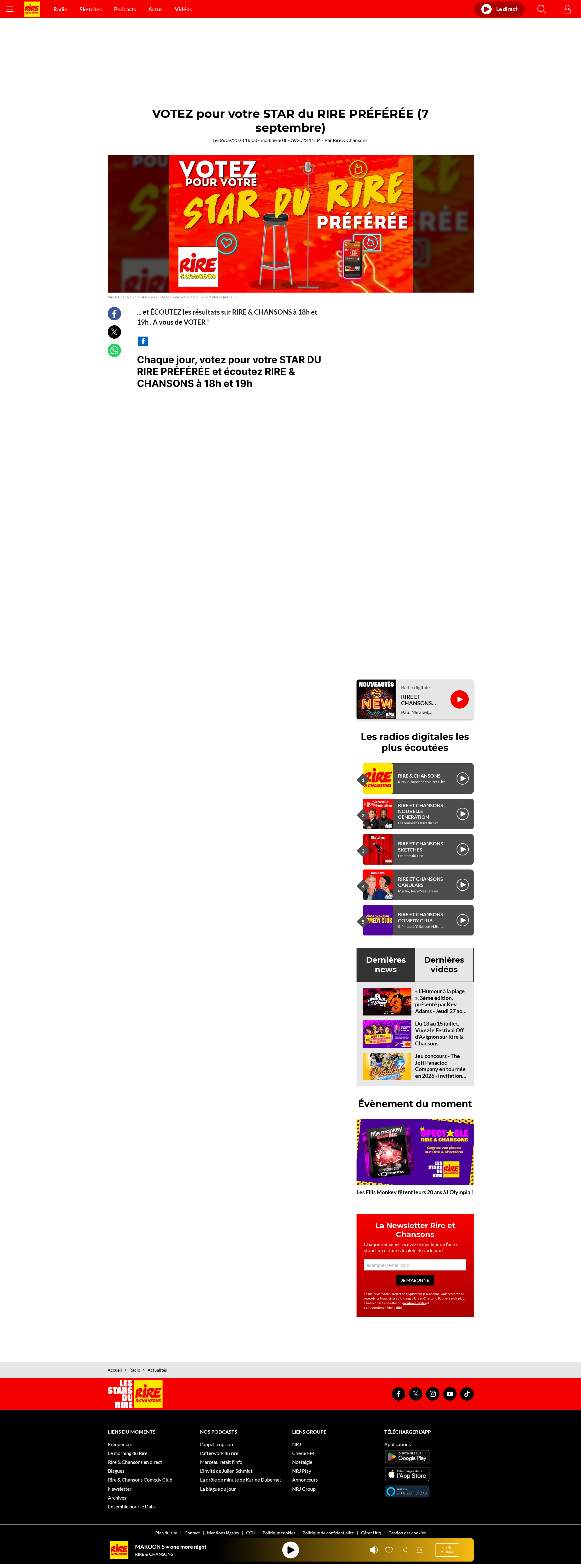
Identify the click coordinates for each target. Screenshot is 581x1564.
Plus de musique (447, 1549)
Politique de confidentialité (328, 1532)
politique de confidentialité (383, 1307)
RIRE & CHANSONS (419, 775)
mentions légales (414, 1303)
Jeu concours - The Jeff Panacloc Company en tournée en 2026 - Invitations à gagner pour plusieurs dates (440, 1072)
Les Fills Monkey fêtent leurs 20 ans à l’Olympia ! (415, 1192)
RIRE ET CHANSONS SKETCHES (420, 846)
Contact (192, 1532)
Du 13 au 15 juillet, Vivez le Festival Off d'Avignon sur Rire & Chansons (439, 1033)
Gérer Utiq (371, 1532)
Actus (155, 9)
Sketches (91, 9)
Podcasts (125, 9)
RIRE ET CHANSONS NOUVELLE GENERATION (420, 811)
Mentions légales (223, 1532)
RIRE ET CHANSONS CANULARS (420, 882)
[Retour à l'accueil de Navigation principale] (32, 9)
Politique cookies (279, 1532)
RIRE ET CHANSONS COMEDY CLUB (420, 917)
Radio (60, 9)
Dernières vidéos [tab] (444, 964)
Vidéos (183, 9)
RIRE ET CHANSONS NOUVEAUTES (419, 700)
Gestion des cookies (407, 1532)
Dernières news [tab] (386, 964)
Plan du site (166, 1532)
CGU (250, 1532)
